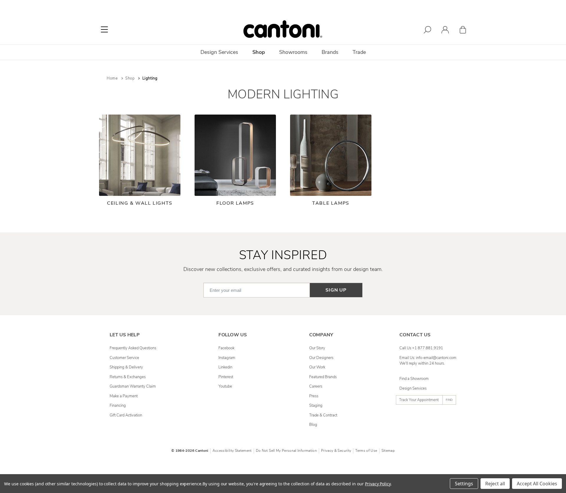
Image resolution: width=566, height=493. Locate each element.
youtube (225, 386)
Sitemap (388, 450)
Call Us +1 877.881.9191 (421, 348)
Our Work (317, 367)
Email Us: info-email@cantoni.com (427, 357)
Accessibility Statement (232, 450)
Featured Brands (323, 377)
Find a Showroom (414, 378)
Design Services (413, 388)
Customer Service (124, 357)
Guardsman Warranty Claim (133, 386)
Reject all (495, 483)
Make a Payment (124, 396)
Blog (313, 424)
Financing (118, 405)
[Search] (427, 31)
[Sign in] (445, 31)
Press (313, 396)
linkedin (225, 367)
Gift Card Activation (126, 415)
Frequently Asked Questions (133, 348)
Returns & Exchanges (128, 377)
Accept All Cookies (537, 483)
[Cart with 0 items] (463, 31)
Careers (315, 386)
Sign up (336, 290)
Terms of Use (366, 450)
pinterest (225, 377)
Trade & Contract (323, 415)
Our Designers (321, 357)
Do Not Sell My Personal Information (286, 450)
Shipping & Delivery (126, 367)
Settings (464, 483)
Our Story (317, 348)
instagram (226, 357)
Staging (316, 405)
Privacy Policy (378, 484)
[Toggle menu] (104, 29)
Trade (359, 52)
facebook (226, 348)
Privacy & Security (336, 450)
